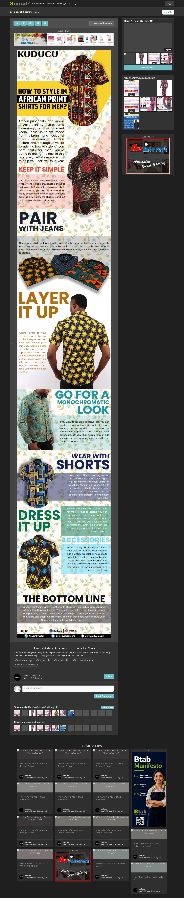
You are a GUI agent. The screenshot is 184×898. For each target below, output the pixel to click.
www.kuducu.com (103, 23)
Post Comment (104, 696)
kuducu (28, 775)
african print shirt (43, 660)
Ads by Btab (64, 31)
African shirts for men (83, 660)
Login (169, 3)
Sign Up (168, 12)
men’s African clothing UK (26, 664)
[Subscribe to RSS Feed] (69, 3)
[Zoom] (38, 23)
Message (61, 3)
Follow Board (107, 707)
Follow (109, 676)
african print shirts (62, 660)
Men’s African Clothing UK (43, 707)
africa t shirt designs (24, 660)
